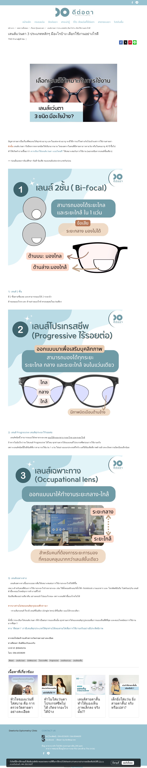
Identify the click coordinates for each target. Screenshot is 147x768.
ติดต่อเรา (53, 22)
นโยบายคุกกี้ (29, 764)
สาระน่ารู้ (65, 22)
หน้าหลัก (27, 22)
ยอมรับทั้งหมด (128, 763)
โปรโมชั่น (118, 22)
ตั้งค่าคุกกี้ (115, 763)
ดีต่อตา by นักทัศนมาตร (66, 740)
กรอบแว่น (39, 22)
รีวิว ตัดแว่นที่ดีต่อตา (83, 22)
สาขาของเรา (104, 22)
